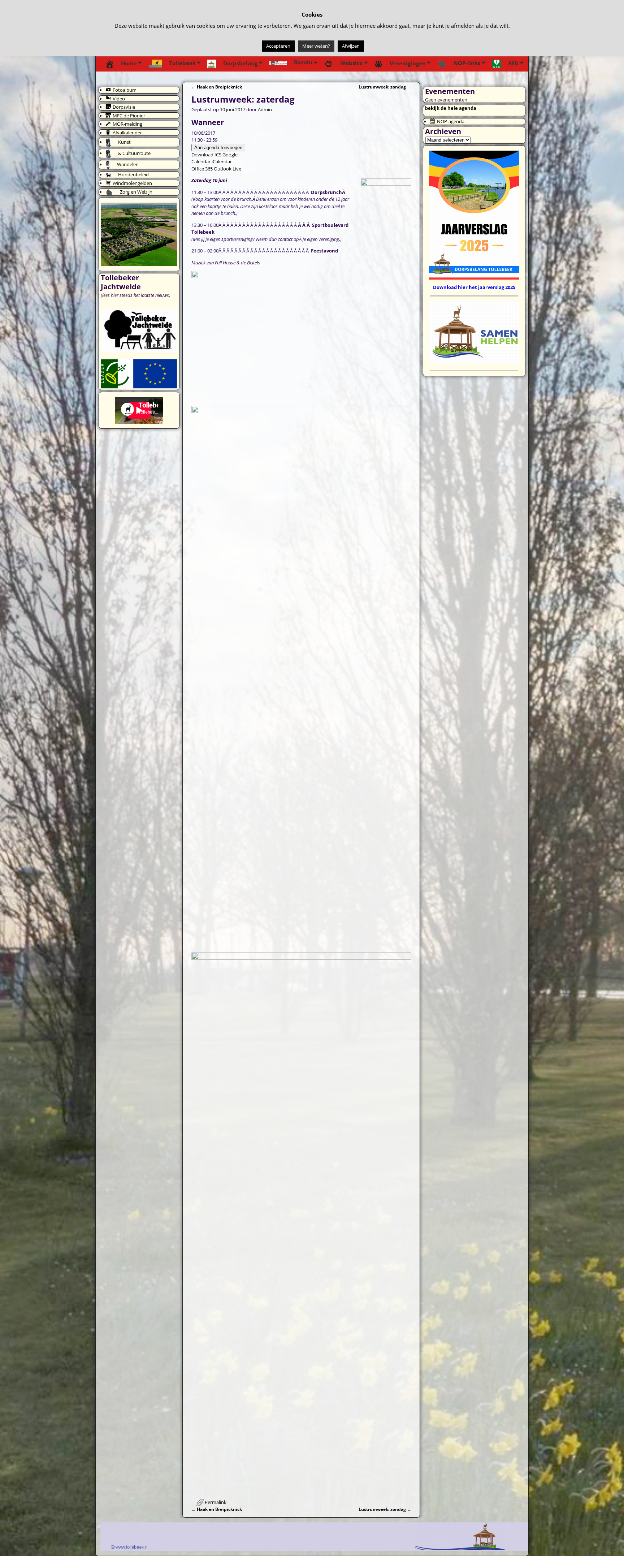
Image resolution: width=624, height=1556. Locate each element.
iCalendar (222, 161)
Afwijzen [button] (351, 46)
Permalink (215, 1502)
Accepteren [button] (278, 46)
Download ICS (206, 154)
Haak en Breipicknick (216, 87)
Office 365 (202, 168)
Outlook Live (227, 168)
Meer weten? (316, 46)
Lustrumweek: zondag (385, 87)
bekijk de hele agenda (450, 108)
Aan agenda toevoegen (218, 147)
